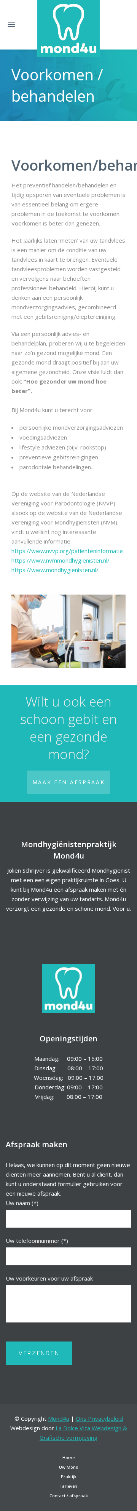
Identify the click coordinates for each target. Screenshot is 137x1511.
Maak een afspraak (68, 782)
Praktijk (68, 1476)
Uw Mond (68, 1467)
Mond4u (58, 1418)
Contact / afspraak (68, 1495)
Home (68, 1457)
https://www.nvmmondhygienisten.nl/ (60, 560)
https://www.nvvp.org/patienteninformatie (67, 551)
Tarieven (68, 1486)
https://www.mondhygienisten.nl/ (55, 570)
